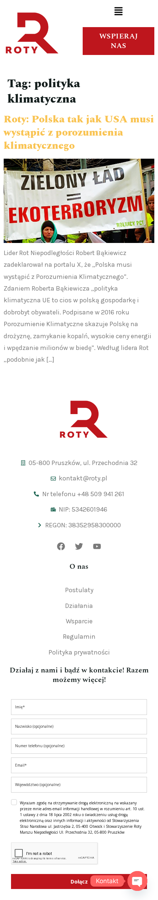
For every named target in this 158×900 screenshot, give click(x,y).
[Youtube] (97, 546)
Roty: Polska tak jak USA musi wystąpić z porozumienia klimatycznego (79, 132)
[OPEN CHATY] (137, 881)
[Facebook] (61, 546)
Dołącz (79, 881)
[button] (118, 12)
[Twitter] (79, 546)
